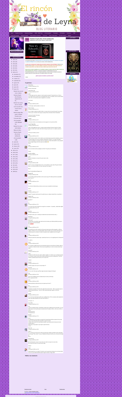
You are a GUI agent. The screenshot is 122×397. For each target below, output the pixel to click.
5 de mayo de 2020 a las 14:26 (33, 197)
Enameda (29, 262)
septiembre (16, 80)
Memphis (29, 314)
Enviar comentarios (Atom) (33, 391)
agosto (15, 82)
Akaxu (29, 347)
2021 (14, 70)
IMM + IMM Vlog (38, 33)
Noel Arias (30, 267)
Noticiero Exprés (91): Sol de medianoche (17, 134)
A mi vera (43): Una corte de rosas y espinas (18, 108)
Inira (29, 102)
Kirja (29, 134)
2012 (14, 165)
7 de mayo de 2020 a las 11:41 (33, 304)
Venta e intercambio (53, 35)
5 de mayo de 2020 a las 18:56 (33, 217)
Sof (29, 285)
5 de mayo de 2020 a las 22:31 (33, 263)
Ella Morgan (30, 216)
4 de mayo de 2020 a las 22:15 (33, 119)
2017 (14, 154)
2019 (14, 150)
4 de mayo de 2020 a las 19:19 (33, 91)
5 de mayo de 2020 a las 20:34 (33, 235)
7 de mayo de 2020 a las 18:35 (33, 339)
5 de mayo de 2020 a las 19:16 (33, 227)
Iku (28, 203)
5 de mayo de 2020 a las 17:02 (33, 204)
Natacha (29, 293)
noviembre (16, 76)
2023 (14, 65)
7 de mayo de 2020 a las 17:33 (33, 316)
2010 (14, 169)
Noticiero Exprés (24, 35)
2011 (14, 167)
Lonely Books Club (31, 90)
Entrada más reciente (27, 389)
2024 (14, 63)
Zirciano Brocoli (31, 338)
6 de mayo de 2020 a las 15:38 (33, 274)
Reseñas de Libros (19, 33)
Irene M (29, 180)
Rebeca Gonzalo (31, 107)
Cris (29, 226)
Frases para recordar (15, 35)
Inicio (12, 33)
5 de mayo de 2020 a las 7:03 (33, 154)
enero (15, 148)
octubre (16, 78)
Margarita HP (30, 173)
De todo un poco (62, 35)
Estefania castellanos (31, 153)
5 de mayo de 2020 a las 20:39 (33, 243)
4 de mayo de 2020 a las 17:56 (33, 86)
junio (15, 87)
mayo (15, 89)
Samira (29, 242)
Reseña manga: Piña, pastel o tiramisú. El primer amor (18, 114)
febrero (15, 146)
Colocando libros (17, 118)
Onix (29, 234)
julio (15, 84)
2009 (14, 171)
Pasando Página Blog (31, 124)
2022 (14, 68)
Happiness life (30, 196)
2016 (14, 156)
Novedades (55, 33)
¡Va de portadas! (48, 33)
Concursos (69, 33)
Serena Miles (30, 302)
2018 (14, 152)
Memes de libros (17, 130)
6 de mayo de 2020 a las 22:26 (33, 294)
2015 (14, 158)
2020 (14, 72)
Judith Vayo (30, 161)
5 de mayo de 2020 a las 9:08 (33, 162)
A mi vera (45, 35)
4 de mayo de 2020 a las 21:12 (33, 109)
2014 (14, 160)
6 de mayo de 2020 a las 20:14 (33, 286)
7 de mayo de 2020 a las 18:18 (33, 329)
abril (15, 142)
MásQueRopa (30, 85)
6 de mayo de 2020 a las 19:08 (33, 281)
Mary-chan (30, 327)
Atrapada (29, 118)
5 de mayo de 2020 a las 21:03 (33, 251)
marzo (15, 144)
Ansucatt (29, 190)
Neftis (29, 145)
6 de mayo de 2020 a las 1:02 (33, 268)
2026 (14, 59)
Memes (69, 35)
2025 (14, 61)
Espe (29, 273)
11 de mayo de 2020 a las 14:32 (33, 349)
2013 (14, 163)
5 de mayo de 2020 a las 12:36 (33, 181)
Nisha (29, 279)
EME (74, 33)
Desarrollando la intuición (35, 35)
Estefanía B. (30, 250)
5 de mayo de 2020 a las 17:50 (33, 212)
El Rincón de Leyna (43, 396)
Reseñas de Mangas (29, 33)
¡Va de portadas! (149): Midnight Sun (18, 122)
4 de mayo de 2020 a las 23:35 (33, 146)
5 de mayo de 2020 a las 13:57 (33, 192)
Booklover (30, 211)
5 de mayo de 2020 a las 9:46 (33, 174)
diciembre (16, 74)
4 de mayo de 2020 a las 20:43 (33, 103)
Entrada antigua (62, 389)
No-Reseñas (62, 33)
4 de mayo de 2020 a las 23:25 (33, 125)
